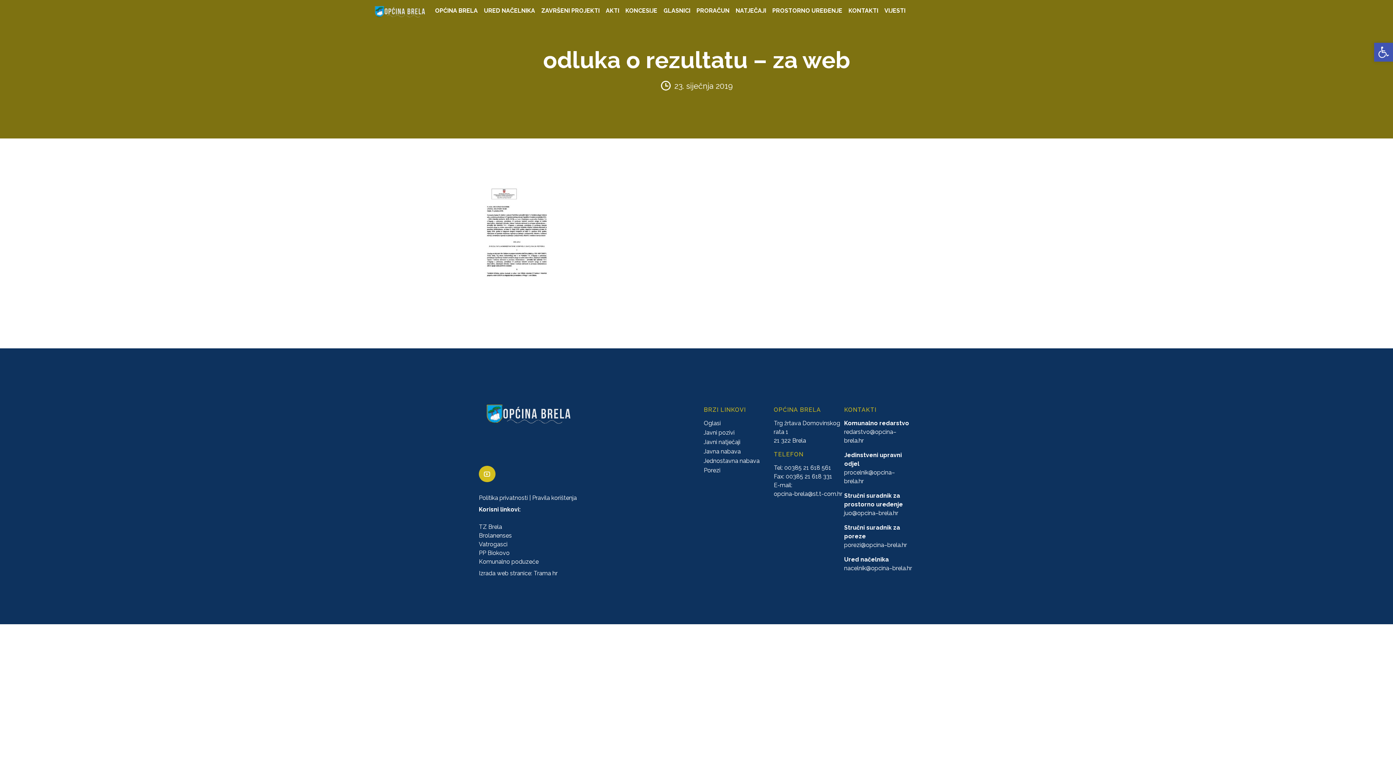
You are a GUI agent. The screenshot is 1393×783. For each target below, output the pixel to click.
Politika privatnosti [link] (503, 497)
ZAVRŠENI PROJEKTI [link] (570, 10)
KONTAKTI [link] (863, 10)
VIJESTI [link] (894, 10)
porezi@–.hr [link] (875, 545)
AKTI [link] (612, 10)
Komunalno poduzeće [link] (509, 561)
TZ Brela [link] (490, 526)
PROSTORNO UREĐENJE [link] (807, 10)
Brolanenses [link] (495, 535)
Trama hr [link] (546, 573)
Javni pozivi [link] (719, 432)
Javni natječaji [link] (722, 442)
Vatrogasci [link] (493, 544)
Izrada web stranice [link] (505, 573)
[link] (1383, 52)
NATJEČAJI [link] (751, 10)
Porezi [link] (712, 470)
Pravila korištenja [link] (554, 497)
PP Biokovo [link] (494, 553)
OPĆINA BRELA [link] (456, 10)
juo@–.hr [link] (871, 513)
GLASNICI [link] (676, 10)
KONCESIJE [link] (641, 10)
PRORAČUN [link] (713, 10)
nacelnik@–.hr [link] (878, 568)
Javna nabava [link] (722, 451)
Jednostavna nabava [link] (732, 460)
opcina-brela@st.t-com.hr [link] (808, 493)
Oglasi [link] (712, 423)
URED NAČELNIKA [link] (509, 10)
